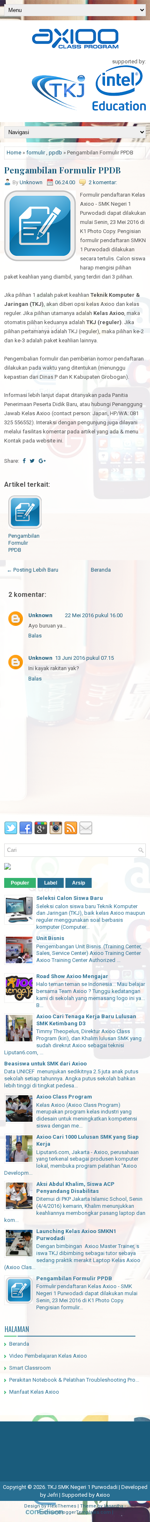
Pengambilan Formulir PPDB (62, 170)
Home (14, 152)
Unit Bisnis (50, 938)
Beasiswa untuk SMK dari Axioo (45, 1063)
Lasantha (113, 1506)
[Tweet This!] (32, 461)
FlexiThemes (62, 1506)
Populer (20, 883)
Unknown (40, 615)
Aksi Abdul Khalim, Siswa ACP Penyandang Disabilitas (75, 1187)
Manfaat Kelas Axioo (34, 1392)
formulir (35, 152)
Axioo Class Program (64, 1097)
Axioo (103, 1495)
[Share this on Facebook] (24, 461)
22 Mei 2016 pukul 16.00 (93, 615)
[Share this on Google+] (42, 461)
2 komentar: (103, 182)
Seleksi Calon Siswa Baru (69, 898)
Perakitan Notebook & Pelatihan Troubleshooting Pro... (74, 1380)
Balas (35, 635)
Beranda (101, 570)
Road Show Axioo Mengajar (72, 976)
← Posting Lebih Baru (32, 570)
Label (50, 883)
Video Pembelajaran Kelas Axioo (48, 1356)
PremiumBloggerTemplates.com (74, 1512)
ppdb (55, 152)
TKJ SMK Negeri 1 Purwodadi (83, 1487)
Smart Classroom (30, 1368)
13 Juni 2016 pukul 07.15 (84, 658)
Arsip (78, 883)
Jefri (52, 1495)
